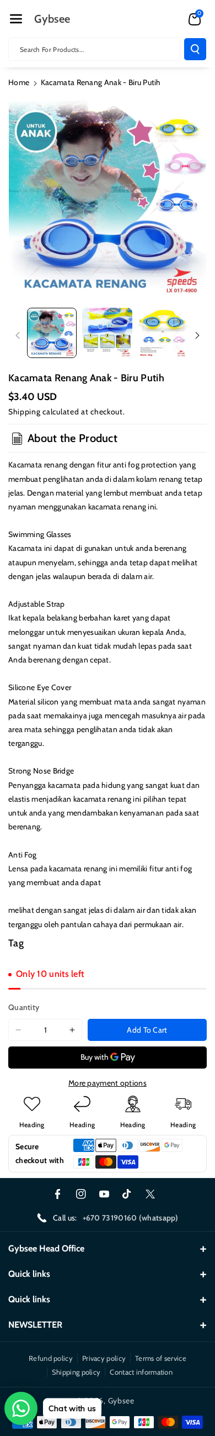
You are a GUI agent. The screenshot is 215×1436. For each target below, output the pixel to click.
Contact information (141, 1371)
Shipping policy (76, 1371)
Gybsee (121, 1401)
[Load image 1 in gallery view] (52, 332)
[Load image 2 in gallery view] (107, 332)
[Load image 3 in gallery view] (162, 332)
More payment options (107, 1083)
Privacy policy (104, 1358)
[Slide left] (17, 335)
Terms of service (160, 1358)
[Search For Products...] (195, 49)
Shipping (24, 412)
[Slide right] (197, 335)
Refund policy (51, 1358)
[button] (16, 19)
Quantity (23, 1007)
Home (18, 82)
